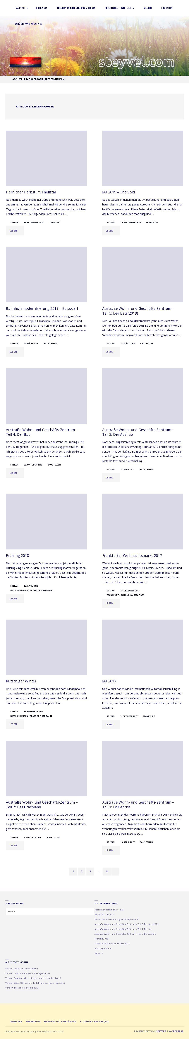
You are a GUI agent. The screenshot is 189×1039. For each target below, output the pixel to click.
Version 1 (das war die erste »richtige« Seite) (27, 973)
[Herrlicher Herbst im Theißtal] (46, 158)
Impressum (33, 1021)
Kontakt (16, 1021)
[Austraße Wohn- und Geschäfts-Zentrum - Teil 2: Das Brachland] (46, 768)
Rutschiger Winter (21, 681)
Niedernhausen (19, 590)
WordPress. (176, 1031)
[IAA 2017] (142, 647)
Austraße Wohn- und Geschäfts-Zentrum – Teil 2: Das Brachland (42, 804)
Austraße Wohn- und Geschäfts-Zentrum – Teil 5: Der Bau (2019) (138, 311)
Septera (161, 1031)
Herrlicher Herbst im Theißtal (31, 192)
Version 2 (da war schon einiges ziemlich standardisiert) (33, 978)
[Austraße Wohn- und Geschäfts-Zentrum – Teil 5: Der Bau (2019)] (142, 274)
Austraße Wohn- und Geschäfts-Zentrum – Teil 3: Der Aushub (138, 432)
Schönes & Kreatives (42, 590)
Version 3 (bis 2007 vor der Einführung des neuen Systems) (35, 982)
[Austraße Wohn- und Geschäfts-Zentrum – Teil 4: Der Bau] (46, 396)
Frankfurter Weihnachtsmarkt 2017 (132, 555)
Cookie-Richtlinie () (94, 1021)
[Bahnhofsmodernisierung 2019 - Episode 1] (46, 274)
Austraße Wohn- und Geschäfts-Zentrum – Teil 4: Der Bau (42, 432)
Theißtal (55, 222)
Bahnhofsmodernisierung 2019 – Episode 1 (42, 308)
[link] (50, 24)
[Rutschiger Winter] (46, 647)
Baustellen (50, 343)
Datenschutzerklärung (60, 1021)
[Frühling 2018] (46, 521)
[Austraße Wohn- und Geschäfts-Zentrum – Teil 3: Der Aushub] (142, 396)
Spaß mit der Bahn (41, 716)
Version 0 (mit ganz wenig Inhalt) (21, 968)
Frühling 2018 (17, 555)
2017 (109, 681)
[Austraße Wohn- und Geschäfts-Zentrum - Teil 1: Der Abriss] (142, 768)
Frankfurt (152, 222)
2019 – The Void (118, 192)
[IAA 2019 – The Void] (142, 158)
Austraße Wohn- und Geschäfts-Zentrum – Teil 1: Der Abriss (138, 804)
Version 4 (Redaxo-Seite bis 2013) (22, 987)
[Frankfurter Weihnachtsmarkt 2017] (142, 521)
